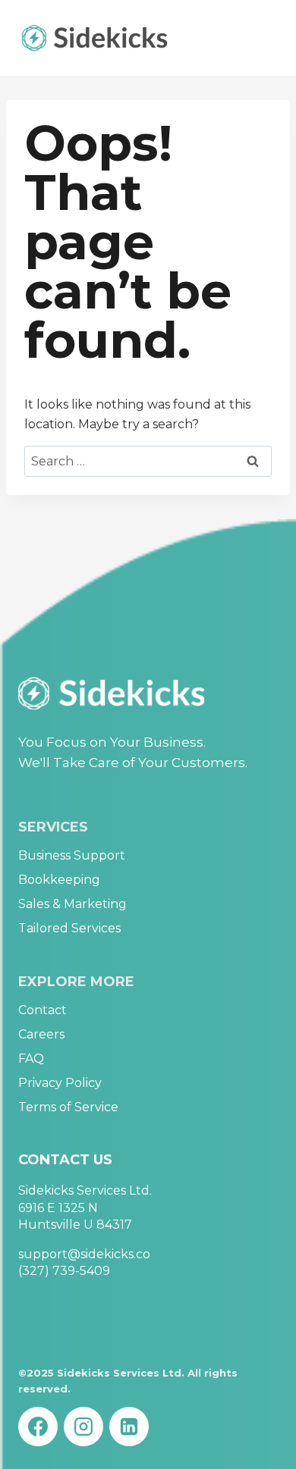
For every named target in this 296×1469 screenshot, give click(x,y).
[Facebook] (38, 1426)
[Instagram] (83, 1426)
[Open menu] (264, 37)
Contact (42, 1010)
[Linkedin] (129, 1426)
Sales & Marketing (72, 904)
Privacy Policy (60, 1083)
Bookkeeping (59, 879)
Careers (41, 1034)
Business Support (71, 855)
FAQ (31, 1058)
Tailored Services (69, 928)
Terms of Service (68, 1107)
